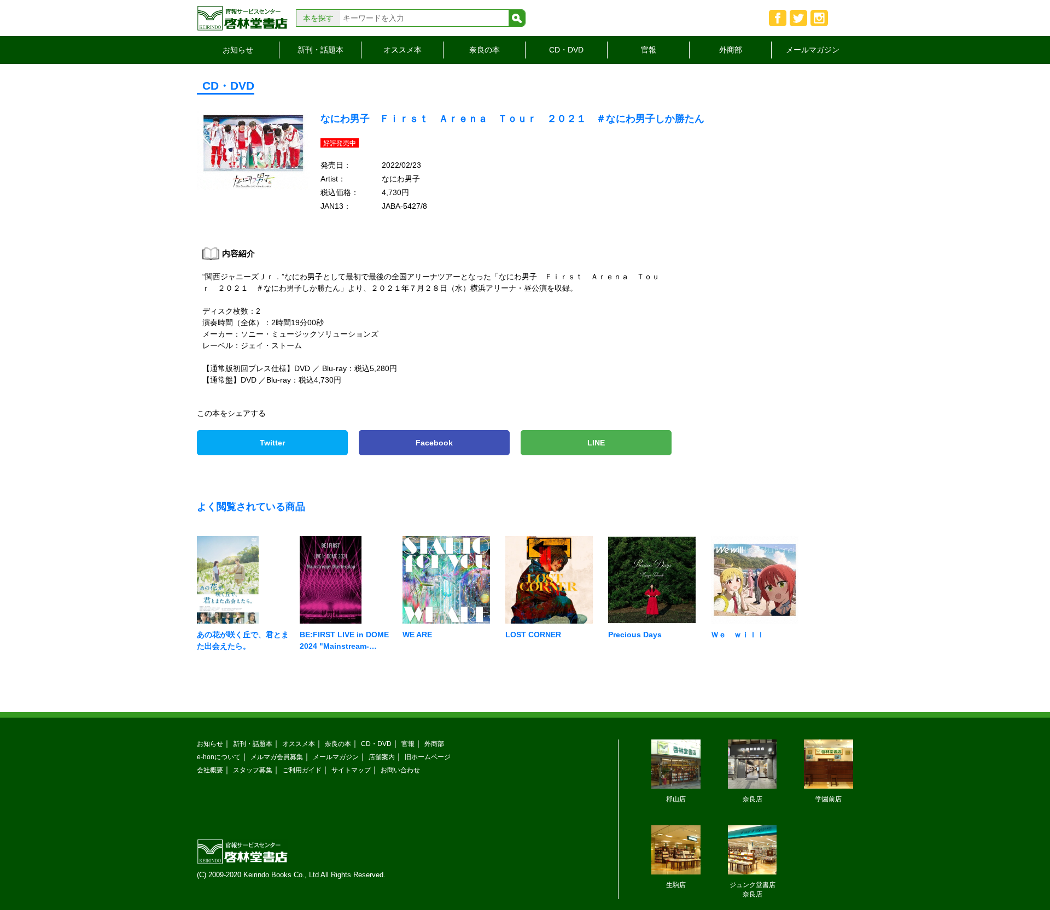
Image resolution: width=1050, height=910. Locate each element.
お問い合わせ (400, 769)
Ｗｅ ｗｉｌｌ (738, 634)
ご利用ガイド (302, 769)
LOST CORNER (533, 634)
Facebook (434, 442)
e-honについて (219, 756)
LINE (596, 442)
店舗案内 (382, 756)
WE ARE (417, 634)
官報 (648, 49)
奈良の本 (484, 49)
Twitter (272, 442)
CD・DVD (566, 49)
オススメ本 (402, 49)
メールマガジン (812, 49)
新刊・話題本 (320, 49)
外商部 (730, 49)
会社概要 (210, 769)
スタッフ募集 (252, 769)
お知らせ (238, 49)
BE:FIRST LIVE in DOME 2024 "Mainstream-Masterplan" (344, 646)
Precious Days (635, 634)
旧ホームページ (428, 756)
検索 (517, 18)
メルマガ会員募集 (276, 756)
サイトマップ (351, 769)
